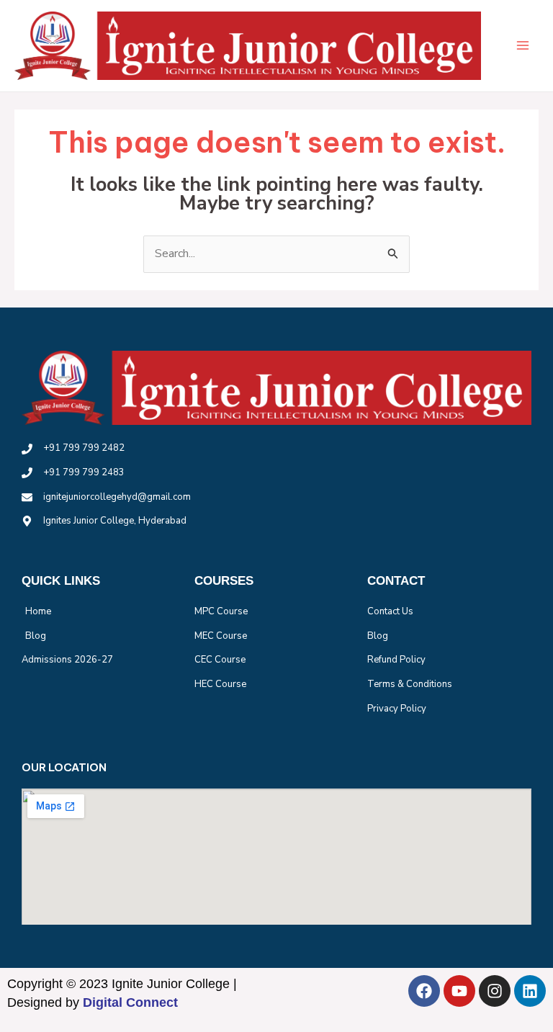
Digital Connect (130, 1002)
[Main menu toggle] (523, 45)
